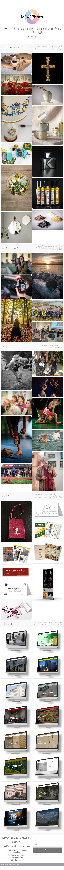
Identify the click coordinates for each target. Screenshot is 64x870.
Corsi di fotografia (11, 247)
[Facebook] (32, 37)
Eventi (4, 346)
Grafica (5, 495)
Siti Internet (8, 624)
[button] (6, 29)
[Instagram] (28, 37)
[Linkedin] (36, 37)
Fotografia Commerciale (13, 47)
